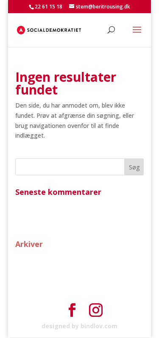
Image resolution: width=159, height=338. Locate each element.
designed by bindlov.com (79, 326)
